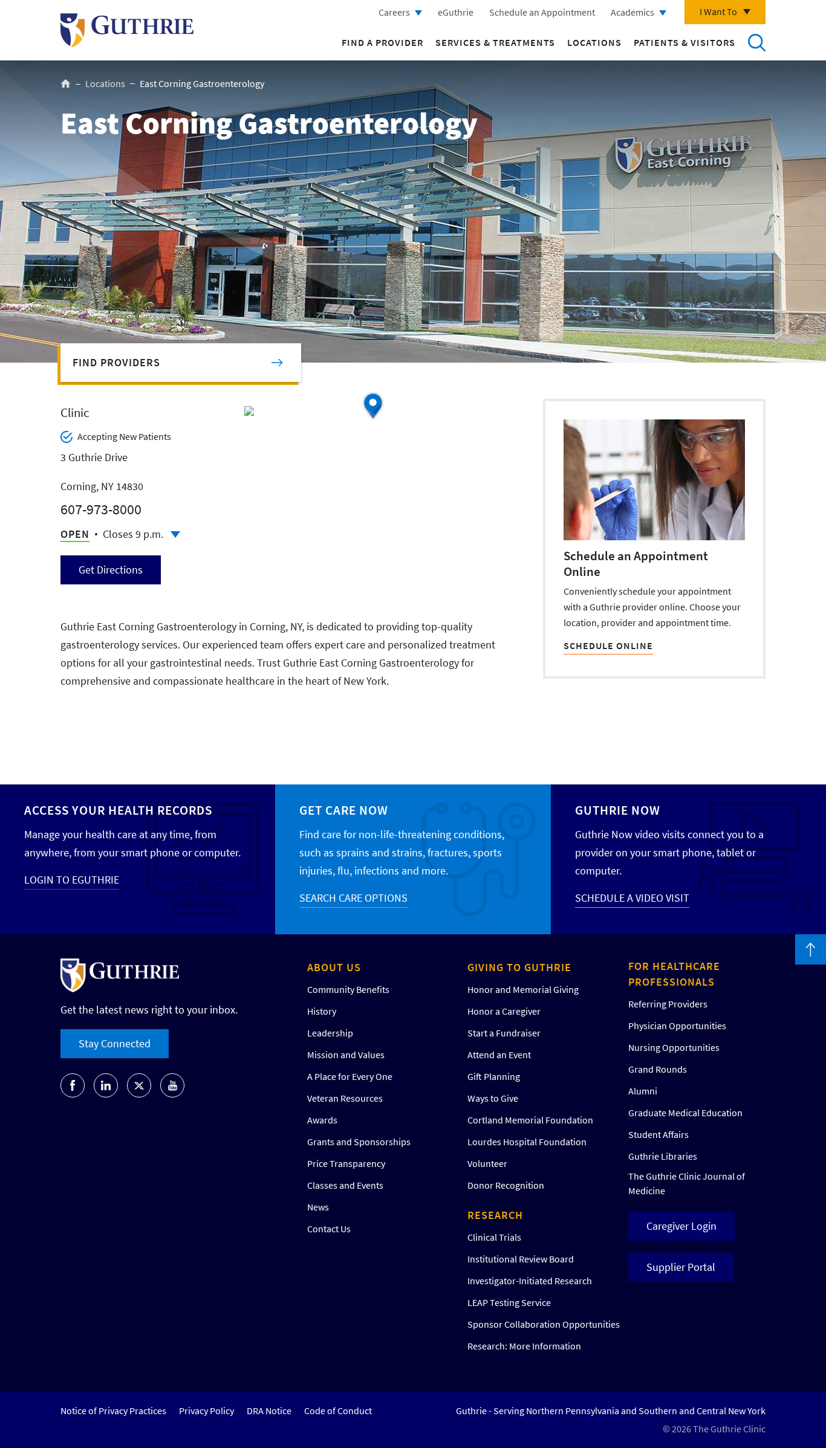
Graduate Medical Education (685, 1113)
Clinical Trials (494, 1237)
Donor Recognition (505, 1185)
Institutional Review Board (520, 1259)
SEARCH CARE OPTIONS (353, 898)
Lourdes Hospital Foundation (527, 1142)
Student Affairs (658, 1134)
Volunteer (487, 1163)
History (321, 1011)
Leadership (330, 1033)
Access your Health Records (118, 810)
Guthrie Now (617, 810)
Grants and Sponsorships (359, 1142)
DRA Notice (269, 1410)
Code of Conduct (338, 1410)
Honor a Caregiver (504, 1011)
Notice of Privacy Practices (113, 1410)
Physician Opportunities (677, 1026)
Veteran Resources (345, 1098)
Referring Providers (667, 1004)
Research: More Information (524, 1346)
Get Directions (111, 570)
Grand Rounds (657, 1069)
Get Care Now (343, 810)
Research (495, 1215)
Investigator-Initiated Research (529, 1281)
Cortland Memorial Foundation (530, 1120)
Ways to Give (492, 1098)
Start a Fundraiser (504, 1033)
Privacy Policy (206, 1410)
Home (65, 83)
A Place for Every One (349, 1076)
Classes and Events (345, 1185)
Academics (632, 12)
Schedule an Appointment (542, 12)
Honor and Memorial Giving (523, 989)
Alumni (642, 1091)
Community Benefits (348, 989)
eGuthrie (455, 12)
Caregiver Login (681, 1226)
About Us (334, 967)
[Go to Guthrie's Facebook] (72, 1085)
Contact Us (329, 1229)
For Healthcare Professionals (674, 974)
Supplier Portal (680, 1267)
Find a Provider (382, 42)
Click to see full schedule (175, 534)
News (318, 1207)
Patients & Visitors (684, 42)
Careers (394, 12)
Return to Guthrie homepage (126, 30)
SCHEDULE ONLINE (608, 645)
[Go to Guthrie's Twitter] (139, 1085)
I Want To (718, 11)
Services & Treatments (495, 42)
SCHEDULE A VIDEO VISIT (632, 898)
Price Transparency (346, 1163)
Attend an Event (499, 1055)
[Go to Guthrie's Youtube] (172, 1085)
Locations (594, 42)
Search (756, 42)
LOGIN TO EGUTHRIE (71, 880)
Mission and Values (346, 1055)
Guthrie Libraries (662, 1156)
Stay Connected (115, 1043)
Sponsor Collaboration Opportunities (543, 1324)
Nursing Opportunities (674, 1047)
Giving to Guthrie (519, 967)
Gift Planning (493, 1076)
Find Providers (116, 362)
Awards (322, 1120)
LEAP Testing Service (509, 1302)
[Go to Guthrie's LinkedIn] (106, 1085)
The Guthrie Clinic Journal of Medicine (686, 1183)
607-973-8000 (100, 509)
